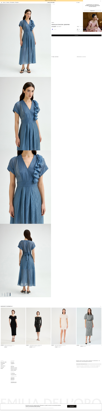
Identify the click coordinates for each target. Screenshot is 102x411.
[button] (100, 306)
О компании (13, 373)
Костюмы (2, 367)
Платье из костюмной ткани (85, 345)
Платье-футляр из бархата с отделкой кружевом (9, 345)
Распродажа (12, 2)
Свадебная (12, 363)
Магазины (12, 366)
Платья (2, 364)
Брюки (2, 368)
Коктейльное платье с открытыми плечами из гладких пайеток (36, 345)
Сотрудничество (13, 374)
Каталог (4, 2)
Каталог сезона (13, 370)
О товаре (53, 56)
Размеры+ (17, 2)
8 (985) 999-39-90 (13, 382)
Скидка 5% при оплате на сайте (50, 0)
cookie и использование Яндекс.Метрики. (33, 406)
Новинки (7, 2)
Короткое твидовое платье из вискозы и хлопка (60, 345)
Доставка (56, 56)
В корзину (76, 35)
